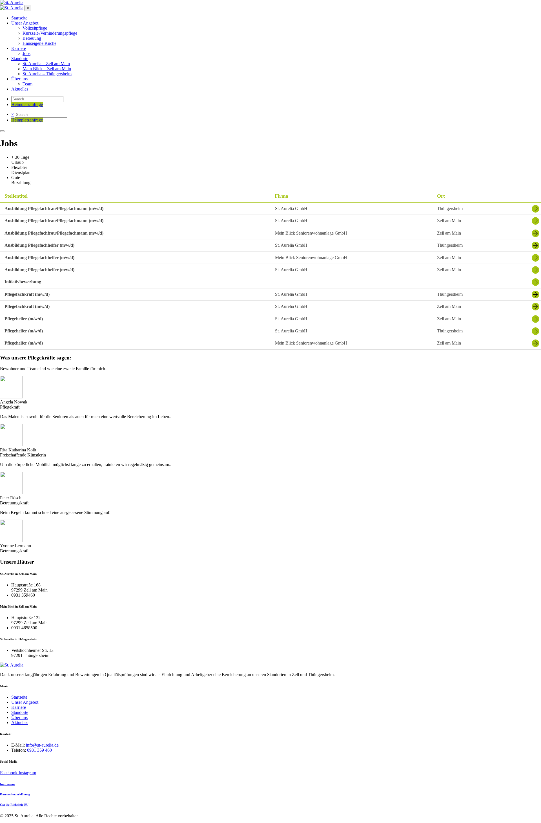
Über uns (19, 717)
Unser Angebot (24, 702)
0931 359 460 (39, 750)
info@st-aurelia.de (42, 745)
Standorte (19, 712)
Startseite (19, 697)
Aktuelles (19, 722)
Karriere (18, 707)
